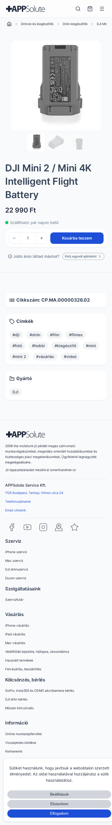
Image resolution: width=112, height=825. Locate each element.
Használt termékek (19, 660)
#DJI (16, 334)
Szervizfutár (14, 600)
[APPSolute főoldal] (26, 8)
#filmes (76, 334)
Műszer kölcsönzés (19, 708)
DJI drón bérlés (16, 699)
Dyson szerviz (15, 578)
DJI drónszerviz (16, 569)
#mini (91, 345)
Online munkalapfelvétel (23, 734)
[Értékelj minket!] (74, 527)
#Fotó (17, 345)
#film (54, 334)
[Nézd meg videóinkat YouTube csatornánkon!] (27, 527)
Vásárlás (14, 614)
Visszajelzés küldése (20, 743)
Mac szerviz (14, 561)
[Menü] (102, 9)
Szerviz (13, 541)
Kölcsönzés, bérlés (25, 680)
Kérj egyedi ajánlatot (81, 256)
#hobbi (38, 345)
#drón (35, 334)
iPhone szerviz (16, 552)
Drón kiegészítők (75, 24)
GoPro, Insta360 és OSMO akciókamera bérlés (39, 691)
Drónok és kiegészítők (37, 24)
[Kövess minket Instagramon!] (43, 527)
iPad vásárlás (15, 634)
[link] (9, 24)
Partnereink (13, 751)
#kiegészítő (65, 345)
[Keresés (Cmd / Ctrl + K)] (78, 9)
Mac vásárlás (15, 643)
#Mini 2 (19, 356)
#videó (70, 356)
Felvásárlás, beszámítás (23, 669)
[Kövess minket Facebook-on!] (11, 527)
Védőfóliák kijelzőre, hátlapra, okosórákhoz (37, 652)
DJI (15, 392)
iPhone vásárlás (17, 625)
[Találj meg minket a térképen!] (58, 527)
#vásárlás (45, 356)
